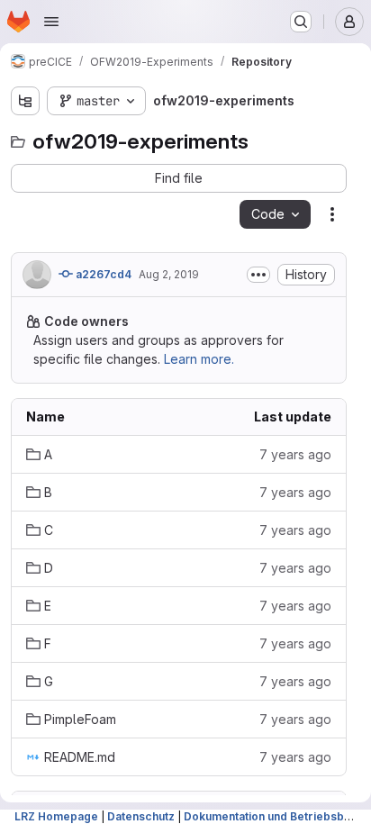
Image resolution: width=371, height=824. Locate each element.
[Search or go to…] (301, 21)
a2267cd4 (102, 274)
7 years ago (295, 454)
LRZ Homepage (56, 816)
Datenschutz (141, 816)
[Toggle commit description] (258, 275)
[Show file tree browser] (25, 100)
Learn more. (199, 359)
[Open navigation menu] (51, 21)
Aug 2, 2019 (169, 274)
